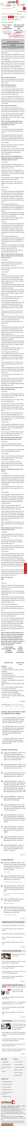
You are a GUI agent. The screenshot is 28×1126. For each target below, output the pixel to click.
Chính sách (13, 914)
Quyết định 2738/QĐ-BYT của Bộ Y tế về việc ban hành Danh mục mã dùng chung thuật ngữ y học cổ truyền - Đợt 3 (15, 766)
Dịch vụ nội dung (18, 1072)
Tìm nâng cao (22, 11)
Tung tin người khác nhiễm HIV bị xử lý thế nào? (13, 925)
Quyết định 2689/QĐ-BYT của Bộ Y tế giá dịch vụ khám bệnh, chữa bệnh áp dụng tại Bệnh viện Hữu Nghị (14, 798)
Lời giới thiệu (5, 1061)
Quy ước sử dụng (6, 1087)
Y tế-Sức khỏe (7, 872)
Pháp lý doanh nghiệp (20, 1067)
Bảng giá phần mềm (7, 1081)
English (20, 4)
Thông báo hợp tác (7, 1096)
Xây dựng (6, 903)
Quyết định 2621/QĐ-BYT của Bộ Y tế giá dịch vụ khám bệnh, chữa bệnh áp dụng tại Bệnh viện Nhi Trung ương (14, 838)
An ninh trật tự (7, 893)
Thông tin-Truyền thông (16, 882)
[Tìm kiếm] (24, 8)
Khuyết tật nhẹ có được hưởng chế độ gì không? (13, 933)
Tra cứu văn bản (18, 1061)
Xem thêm (22, 854)
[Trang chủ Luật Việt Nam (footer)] (13, 1102)
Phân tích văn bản (19, 1064)
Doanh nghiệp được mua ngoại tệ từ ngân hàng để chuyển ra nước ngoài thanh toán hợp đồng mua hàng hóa (14, 1034)
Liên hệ (4, 1071)
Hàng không (11, 903)
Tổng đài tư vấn (18, 1075)
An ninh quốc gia (14, 893)
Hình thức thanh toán (7, 1084)
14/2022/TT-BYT (9, 706)
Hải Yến (23, 701)
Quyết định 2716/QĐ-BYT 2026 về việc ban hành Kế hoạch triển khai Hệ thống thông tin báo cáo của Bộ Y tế (14, 877)
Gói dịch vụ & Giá (14, 4)
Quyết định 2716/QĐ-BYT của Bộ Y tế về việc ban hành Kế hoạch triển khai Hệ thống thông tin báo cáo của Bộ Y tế (15, 774)
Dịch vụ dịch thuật (19, 1069)
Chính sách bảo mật (7, 1089)
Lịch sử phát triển (6, 1064)
